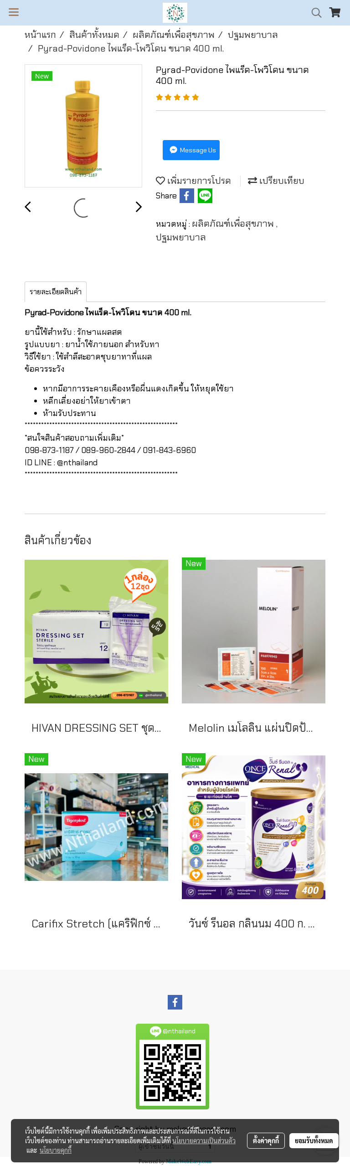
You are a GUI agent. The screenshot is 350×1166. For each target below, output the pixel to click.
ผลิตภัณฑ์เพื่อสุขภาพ (234, 223)
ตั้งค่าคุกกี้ (266, 1140)
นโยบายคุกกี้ (56, 1150)
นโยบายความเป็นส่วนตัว (204, 1140)
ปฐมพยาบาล (181, 237)
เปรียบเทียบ (280, 181)
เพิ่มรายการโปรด (198, 181)
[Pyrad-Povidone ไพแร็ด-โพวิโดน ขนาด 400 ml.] (83, 126)
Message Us (197, 150)
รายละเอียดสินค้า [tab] (56, 292)
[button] (313, 13)
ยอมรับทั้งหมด (314, 1140)
